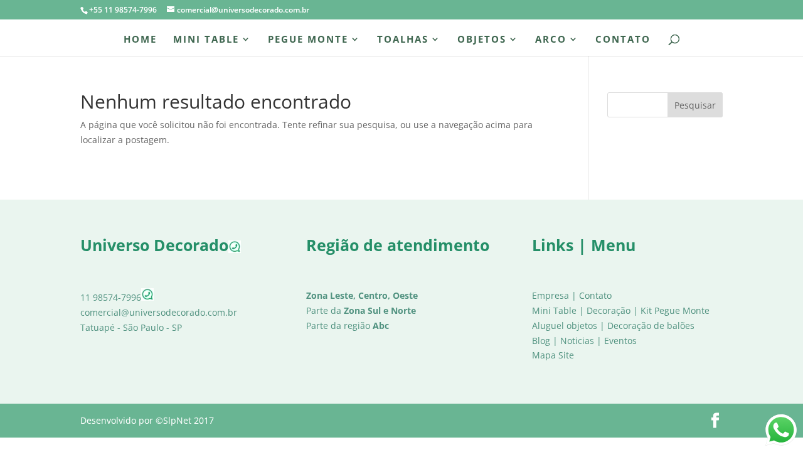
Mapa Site (553, 355)
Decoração (608, 310)
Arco (550, 40)
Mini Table (206, 40)
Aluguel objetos (564, 325)
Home (140, 40)
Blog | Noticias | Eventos (584, 341)
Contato (623, 40)
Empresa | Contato (572, 295)
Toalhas (402, 40)
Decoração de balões (650, 325)
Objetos (481, 40)
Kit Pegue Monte (675, 310)
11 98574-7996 (110, 297)
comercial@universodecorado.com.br (158, 312)
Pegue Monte (308, 40)
